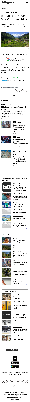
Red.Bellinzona (22, 54)
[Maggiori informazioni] (23, 59)
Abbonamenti (4, 372)
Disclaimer (11, 372)
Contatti (23, 372)
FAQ (27, 372)
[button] (3, 381)
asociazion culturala (6, 87)
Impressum (17, 372)
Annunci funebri (17, 374)
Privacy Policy (7, 376)
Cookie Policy (16, 376)
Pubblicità (10, 374)
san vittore (15, 87)
